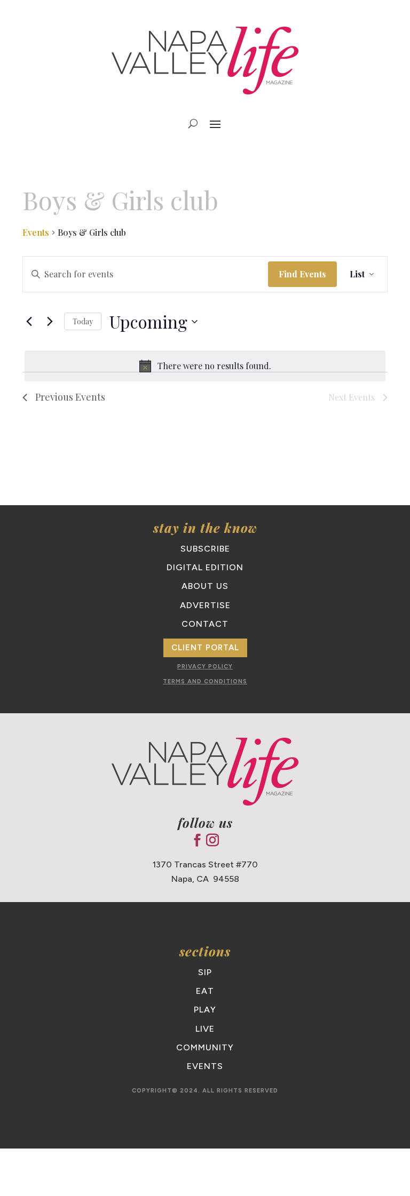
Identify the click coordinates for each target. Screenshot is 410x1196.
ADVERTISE (205, 605)
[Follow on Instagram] (212, 840)
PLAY (205, 1009)
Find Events (302, 274)
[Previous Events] (28, 321)
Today (83, 321)
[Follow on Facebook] (197, 840)
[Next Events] (49, 321)
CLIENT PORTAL (205, 647)
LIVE (205, 1029)
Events (35, 232)
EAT (205, 991)
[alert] (205, 365)
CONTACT (205, 624)
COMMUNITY (205, 1047)
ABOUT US (205, 586)
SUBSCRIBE (205, 549)
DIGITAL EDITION (205, 567)
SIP (205, 972)
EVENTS (205, 1066)
